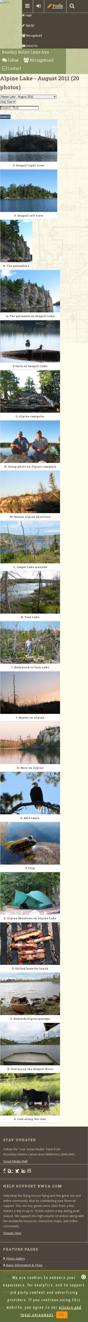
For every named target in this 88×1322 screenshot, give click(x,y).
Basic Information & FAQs (24, 1265)
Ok (61, 1315)
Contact (14, 68)
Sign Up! (29, 25)
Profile (57, 6)
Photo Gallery (15, 1259)
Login (28, 15)
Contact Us (31, 46)
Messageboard (33, 35)
